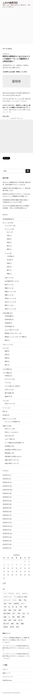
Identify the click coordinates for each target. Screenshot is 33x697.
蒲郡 (6, 361)
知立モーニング (9, 302)
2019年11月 (6, 530)
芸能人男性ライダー (11, 463)
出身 (10, 603)
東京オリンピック (8, 418)
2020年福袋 (8, 316)
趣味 (12, 623)
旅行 (4, 411)
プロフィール (8, 597)
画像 (18, 617)
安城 (8, 239)
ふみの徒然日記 (10, 2)
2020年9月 (6, 493)
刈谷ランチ (8, 277)
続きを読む (6, 116)
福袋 (5, 620)
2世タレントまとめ (10, 432)
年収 (14, 610)
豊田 (8, 249)
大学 (5, 607)
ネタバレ (25, 593)
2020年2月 (6, 519)
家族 (10, 610)
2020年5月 (6, 508)
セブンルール (9, 379)
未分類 (5, 415)
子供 (20, 607)
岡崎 (6, 351)
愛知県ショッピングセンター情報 (15, 337)
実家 (5, 610)
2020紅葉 (7, 323)
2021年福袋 (8, 326)
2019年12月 (6, 526)
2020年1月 (6, 522)
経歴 (10, 620)
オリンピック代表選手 (11, 421)
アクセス (11, 593)
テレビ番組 (6, 373)
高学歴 (12, 627)
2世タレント (8, 428)
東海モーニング (9, 298)
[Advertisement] (16, 27)
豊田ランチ (8, 305)
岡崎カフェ (8, 288)
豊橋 (8, 273)
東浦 (8, 242)
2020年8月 (6, 497)
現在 (13, 617)
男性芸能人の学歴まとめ (12, 456)
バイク (5, 400)
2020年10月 (6, 489)
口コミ (23, 603)
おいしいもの (7, 222)
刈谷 (8, 235)
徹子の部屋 (8, 393)
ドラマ (7, 382)
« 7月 (4, 583)
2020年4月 (6, 511)
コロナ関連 (6, 369)
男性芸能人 (8, 453)
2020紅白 (7, 375)
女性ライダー (9, 403)
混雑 (5, 617)
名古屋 (9, 259)
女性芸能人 (8, 446)
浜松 (8, 266)
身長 (17, 623)
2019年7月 (6, 544)
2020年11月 (6, 486)
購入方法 (6, 623)
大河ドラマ (8, 389)
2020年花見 (8, 319)
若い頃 (20, 620)
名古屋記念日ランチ (11, 281)
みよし (9, 232)
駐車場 (6, 627)
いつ (5, 593)
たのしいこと (7, 344)
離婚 (22, 623)
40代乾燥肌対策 (7, 219)
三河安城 (9, 256)
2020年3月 (6, 515)
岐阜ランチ (8, 284)
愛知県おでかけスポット (12, 333)
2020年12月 (6, 482)
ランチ (7, 253)
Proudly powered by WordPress (11, 692)
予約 (25, 600)
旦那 (18, 613)
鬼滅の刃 (7, 396)
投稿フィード (7, 673)
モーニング (8, 229)
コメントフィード (8, 676)
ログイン (5, 669)
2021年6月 (6, 478)
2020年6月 (6, 504)
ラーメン (5, 408)
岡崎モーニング (9, 291)
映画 (6, 340)
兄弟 (5, 603)
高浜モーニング (9, 309)
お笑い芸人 (8, 435)
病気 (23, 617)
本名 (23, 613)
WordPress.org (7, 680)
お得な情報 (6, 313)
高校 (17, 627)
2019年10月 (6, 533)
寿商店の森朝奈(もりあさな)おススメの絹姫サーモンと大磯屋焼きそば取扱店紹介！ (16, 58)
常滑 (6, 354)
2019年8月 (6, 540)
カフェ (5, 348)
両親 (20, 600)
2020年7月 (6, 500)
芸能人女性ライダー (11, 460)
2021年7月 (6, 475)
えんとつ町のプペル (11, 330)
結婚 (14, 620)
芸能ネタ (5, 426)
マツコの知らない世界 (11, 386)
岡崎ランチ (8, 295)
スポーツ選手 (9, 439)
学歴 (25, 607)
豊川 (8, 246)
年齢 (19, 610)
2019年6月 (6, 548)
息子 (13, 613)
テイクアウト (9, 225)
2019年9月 (6, 537)
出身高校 (16, 603)
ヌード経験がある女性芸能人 (13, 442)
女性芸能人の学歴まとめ (12, 449)
